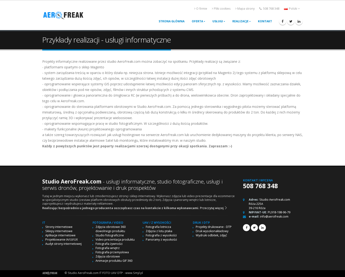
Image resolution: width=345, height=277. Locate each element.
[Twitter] (290, 21)
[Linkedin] (299, 21)
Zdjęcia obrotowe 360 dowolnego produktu (111, 229)
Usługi (217, 21)
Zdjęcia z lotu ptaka (159, 231)
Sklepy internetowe (59, 231)
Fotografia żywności (109, 244)
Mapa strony (246, 9)
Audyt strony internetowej (63, 244)
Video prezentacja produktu (115, 240)
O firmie (201, 9)
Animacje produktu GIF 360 (114, 261)
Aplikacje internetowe (60, 235)
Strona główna (171, 21)
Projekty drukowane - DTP (214, 227)
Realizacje (240, 21)
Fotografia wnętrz (108, 248)
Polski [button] (293, 9)
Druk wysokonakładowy (212, 231)
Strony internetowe (59, 227)
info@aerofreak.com (274, 216)
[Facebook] (282, 21)
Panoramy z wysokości (161, 240)
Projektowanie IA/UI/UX (61, 240)
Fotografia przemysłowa (112, 252)
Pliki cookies (222, 9)
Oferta (197, 21)
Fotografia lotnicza (158, 227)
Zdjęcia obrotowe (108, 256)
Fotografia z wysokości (161, 235)
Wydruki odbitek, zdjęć (211, 235)
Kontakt (265, 21)
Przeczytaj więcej (212, 208)
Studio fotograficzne (110, 235)
